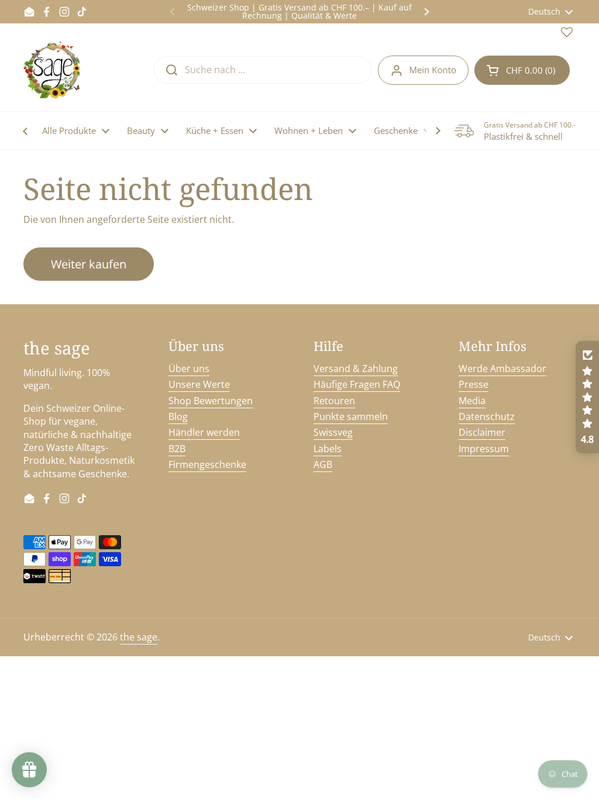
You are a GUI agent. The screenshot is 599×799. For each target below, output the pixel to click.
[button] (522, 70)
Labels (328, 448)
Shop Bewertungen (210, 400)
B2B (176, 448)
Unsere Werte (199, 384)
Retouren (334, 400)
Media (472, 400)
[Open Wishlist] (567, 34)
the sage (138, 637)
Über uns (188, 368)
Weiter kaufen (88, 264)
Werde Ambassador (502, 368)
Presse (473, 384)
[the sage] (52, 70)
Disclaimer (482, 432)
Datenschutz (487, 416)
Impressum (484, 448)
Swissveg (333, 432)
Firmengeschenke (207, 464)
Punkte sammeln (351, 416)
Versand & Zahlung (356, 368)
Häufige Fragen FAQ (357, 384)
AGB (323, 464)
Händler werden (204, 432)
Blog (178, 416)
